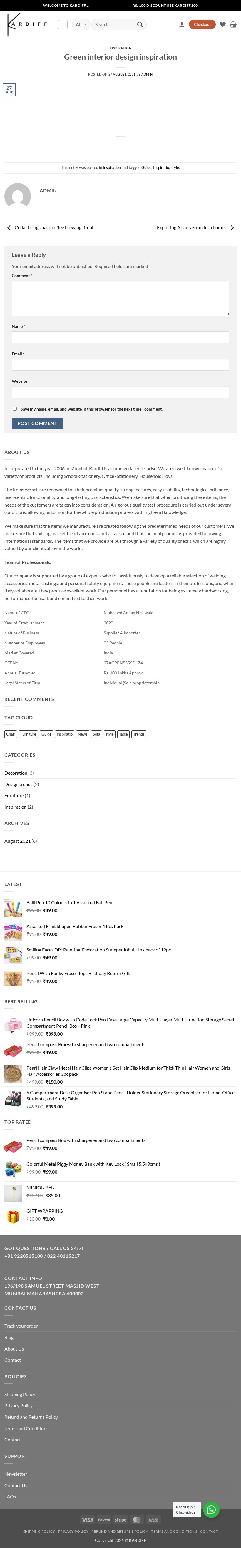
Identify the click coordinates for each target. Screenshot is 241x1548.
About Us (14, 1348)
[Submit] (140, 24)
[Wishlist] (223, 24)
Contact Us (15, 1485)
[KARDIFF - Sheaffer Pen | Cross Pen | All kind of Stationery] (28, 24)
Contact (12, 1360)
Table (123, 734)
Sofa (96, 734)
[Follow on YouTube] (124, 5)
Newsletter (15, 1474)
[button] (63, 24)
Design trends (18, 784)
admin (147, 74)
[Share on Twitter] (120, 147)
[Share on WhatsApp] (99, 147)
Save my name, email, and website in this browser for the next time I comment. (92, 408)
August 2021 (17, 841)
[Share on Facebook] (110, 147)
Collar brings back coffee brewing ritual (53, 227)
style (175, 167)
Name (18, 326)
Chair (10, 734)
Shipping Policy (19, 1394)
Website (19, 380)
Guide (146, 167)
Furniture (28, 734)
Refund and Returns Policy (31, 1417)
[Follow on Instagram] (105, 5)
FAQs (10, 1496)
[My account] (182, 24)
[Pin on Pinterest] (142, 147)
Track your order (21, 1325)
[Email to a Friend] (131, 147)
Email (18, 353)
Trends (139, 734)
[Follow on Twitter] (114, 5)
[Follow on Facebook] (95, 5)
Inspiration (120, 48)
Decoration (15, 772)
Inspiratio (161, 167)
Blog (9, 1337)
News (83, 734)
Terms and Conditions (26, 1428)
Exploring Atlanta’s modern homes (192, 227)
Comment (22, 275)
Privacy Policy (18, 1405)
